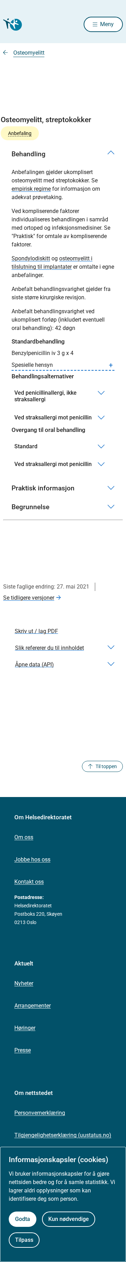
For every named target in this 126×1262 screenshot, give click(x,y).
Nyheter (23, 983)
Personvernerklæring (39, 1113)
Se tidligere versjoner (28, 597)
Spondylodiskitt (31, 258)
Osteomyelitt (28, 52)
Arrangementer (32, 1005)
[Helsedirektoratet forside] (11, 24)
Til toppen (106, 766)
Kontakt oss (29, 881)
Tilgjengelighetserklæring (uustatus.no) (62, 1135)
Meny (107, 24)
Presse (22, 1050)
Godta (22, 1219)
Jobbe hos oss (32, 859)
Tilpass (24, 1240)
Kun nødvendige (68, 1219)
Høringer (24, 1028)
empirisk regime (31, 189)
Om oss (23, 837)
